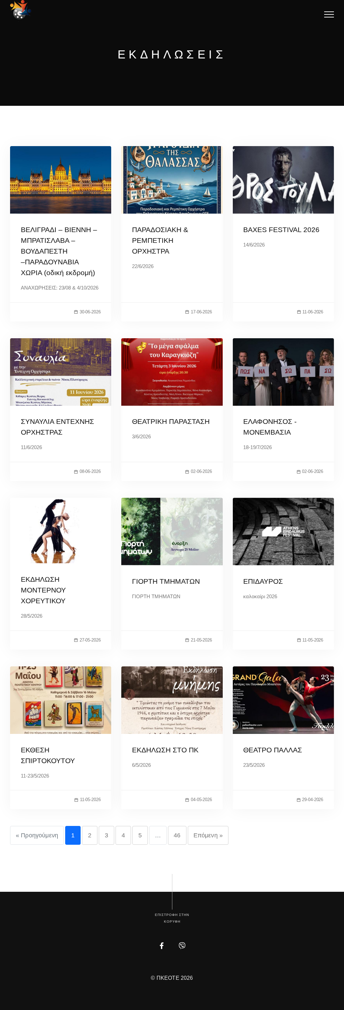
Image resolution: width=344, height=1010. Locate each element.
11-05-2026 (312, 640)
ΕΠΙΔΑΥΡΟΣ (263, 581)
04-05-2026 (201, 799)
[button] (329, 14)
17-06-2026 (201, 311)
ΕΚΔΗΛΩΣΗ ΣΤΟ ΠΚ (165, 750)
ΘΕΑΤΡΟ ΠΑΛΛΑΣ (272, 750)
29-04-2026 (312, 799)
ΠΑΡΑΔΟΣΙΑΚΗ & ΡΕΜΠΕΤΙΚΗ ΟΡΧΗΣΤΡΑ (160, 240)
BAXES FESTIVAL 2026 (281, 229)
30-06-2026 (90, 311)
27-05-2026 (90, 640)
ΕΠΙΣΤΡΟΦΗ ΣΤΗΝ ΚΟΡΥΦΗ (172, 918)
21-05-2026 (201, 640)
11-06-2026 (312, 311)
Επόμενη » (208, 835)
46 (177, 835)
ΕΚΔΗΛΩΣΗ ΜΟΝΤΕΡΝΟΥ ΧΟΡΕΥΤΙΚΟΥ (43, 590)
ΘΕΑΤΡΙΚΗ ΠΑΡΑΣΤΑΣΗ (171, 421)
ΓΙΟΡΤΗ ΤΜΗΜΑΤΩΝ (166, 581)
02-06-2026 (201, 471)
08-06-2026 (90, 471)
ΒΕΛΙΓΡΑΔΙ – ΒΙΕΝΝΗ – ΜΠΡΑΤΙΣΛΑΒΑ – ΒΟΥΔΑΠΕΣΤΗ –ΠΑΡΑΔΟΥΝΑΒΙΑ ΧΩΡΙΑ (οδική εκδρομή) (59, 251)
